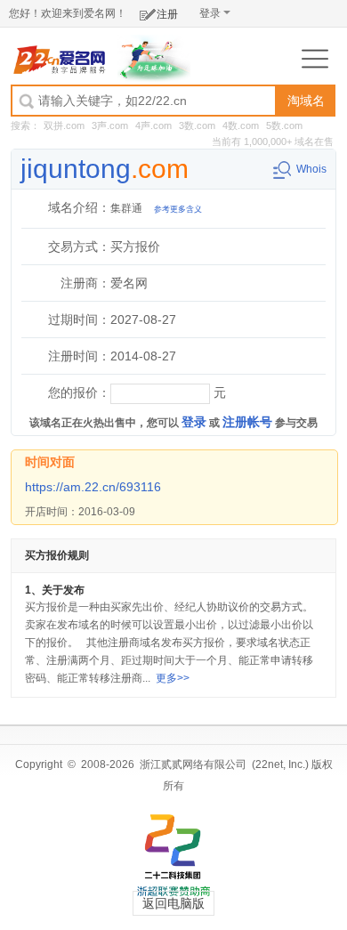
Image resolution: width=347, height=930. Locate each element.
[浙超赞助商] (154, 58)
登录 (210, 13)
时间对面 (50, 462)
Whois (311, 169)
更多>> (173, 678)
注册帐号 (247, 422)
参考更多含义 (178, 209)
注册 (167, 14)
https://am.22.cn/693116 (93, 487)
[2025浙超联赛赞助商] (173, 855)
